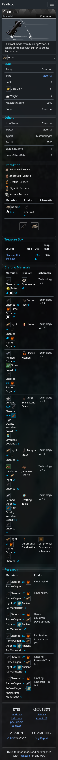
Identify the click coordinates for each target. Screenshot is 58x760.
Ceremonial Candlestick (28, 545)
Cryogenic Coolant (11, 441)
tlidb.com (16, 718)
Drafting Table (27, 501)
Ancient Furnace (18, 194)
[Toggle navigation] (51, 4)
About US (41, 718)
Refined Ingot (10, 359)
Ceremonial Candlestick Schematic (45, 547)
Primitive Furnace (19, 169)
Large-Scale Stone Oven (28, 402)
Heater (31, 324)
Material (47, 75)
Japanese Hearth (27, 473)
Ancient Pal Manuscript (12, 694)
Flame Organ (9, 344)
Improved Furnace (20, 175)
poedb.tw (16, 714)
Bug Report (41, 738)
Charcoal (11, 11)
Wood (42, 44)
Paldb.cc (8, 4)
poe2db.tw (16, 722)
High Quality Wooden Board (11, 425)
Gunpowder (11, 51)
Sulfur (34, 47)
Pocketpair (25, 755)
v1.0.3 (10, 738)
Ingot (14, 324)
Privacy (41, 714)
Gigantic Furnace (19, 188)
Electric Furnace (18, 182)
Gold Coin (16, 88)
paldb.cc (16, 725)
